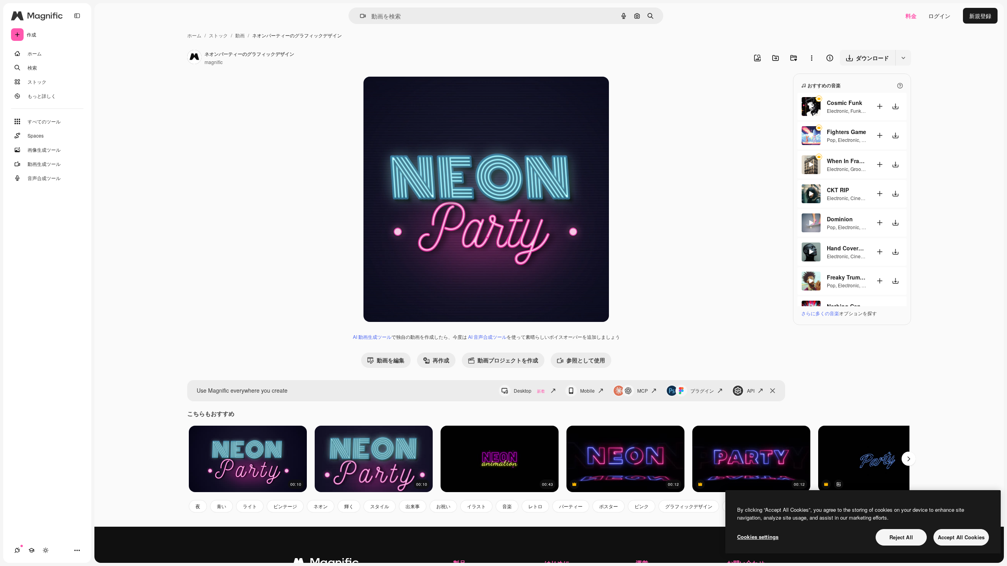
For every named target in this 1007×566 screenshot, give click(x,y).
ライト (250, 506)
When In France (846, 161)
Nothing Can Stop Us (846, 306)
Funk (855, 110)
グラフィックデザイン (688, 506)
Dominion (840, 219)
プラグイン (702, 390)
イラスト (476, 506)
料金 (911, 16)
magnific (214, 62)
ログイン (939, 16)
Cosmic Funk (844, 103)
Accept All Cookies (961, 537)
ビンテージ (285, 506)
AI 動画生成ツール (372, 336)
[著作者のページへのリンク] (194, 58)
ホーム (194, 35)
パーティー (571, 506)
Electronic (837, 110)
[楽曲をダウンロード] (895, 106)
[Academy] (31, 550)
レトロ (535, 506)
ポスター (608, 506)
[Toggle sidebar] (77, 15)
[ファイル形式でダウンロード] (903, 58)
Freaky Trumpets (846, 277)
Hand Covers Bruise (846, 248)
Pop (831, 139)
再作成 (441, 360)
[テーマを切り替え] (45, 550)
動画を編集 (390, 360)
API (750, 390)
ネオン (321, 506)
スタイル (379, 506)
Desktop (529, 390)
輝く (349, 506)
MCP (642, 390)
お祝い (443, 506)
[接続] (17, 550)
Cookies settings (757, 536)
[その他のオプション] (811, 58)
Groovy (857, 168)
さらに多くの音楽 (820, 313)
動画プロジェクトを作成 (508, 360)
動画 (240, 35)
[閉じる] (772, 391)
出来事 (413, 506)
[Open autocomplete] (360, 16)
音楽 (507, 506)
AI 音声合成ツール (487, 336)
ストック (218, 35)
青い (221, 506)
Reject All (901, 537)
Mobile (587, 390)
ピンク (641, 506)
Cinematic (861, 198)
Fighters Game (846, 132)
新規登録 (980, 16)
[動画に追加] (879, 106)
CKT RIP (838, 190)
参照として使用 (585, 360)
